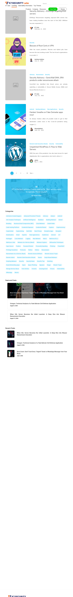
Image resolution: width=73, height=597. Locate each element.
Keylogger (9, 238)
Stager (49, 265)
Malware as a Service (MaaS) (26, 242)
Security (32, 42)
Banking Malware (40, 109)
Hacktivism (45, 235)
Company (35, 9)
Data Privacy (38, 231)
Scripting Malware (11, 261)
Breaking (8, 223)
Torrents (34, 268)
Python (30, 250)
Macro (45, 238)
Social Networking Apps (13, 265)
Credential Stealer (41, 227)
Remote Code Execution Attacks (39, 144)
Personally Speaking (41, 246)
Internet (53, 235)
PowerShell (61, 246)
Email (17, 235)
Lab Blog (14, 5)
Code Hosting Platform (12, 227)
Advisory (32, 74)
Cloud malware (40, 223)
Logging (28, 238)
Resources (43, 9)
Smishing (49, 261)
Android (32, 109)
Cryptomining (20, 231)
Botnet (60, 219)
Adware (53, 216)
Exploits (24, 235)
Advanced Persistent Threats (32, 216)
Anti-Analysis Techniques (13, 219)
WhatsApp (9, 272)
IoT (59, 235)
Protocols (23, 250)
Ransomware (40, 74)
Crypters (51, 227)
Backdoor (41, 219)
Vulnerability (59, 144)
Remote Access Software (35, 253)
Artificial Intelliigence (29, 219)
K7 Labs (7, 5)
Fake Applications (52, 109)
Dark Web (29, 231)
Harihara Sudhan (39, 59)
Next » (31, 173)
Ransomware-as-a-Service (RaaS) (15, 253)
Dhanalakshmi (39, 128)
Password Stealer (28, 246)
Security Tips (41, 261)
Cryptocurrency (60, 227)
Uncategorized (43, 268)
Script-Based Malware (50, 257)
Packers (18, 246)
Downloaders (10, 235)
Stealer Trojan (57, 265)
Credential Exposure (27, 227)
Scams (40, 257)
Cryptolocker (9, 231)
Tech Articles (25, 268)
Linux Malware (19, 238)
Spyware (42, 265)
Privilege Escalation (12, 250)
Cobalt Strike (51, 223)
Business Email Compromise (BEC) (24, 223)
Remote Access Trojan (51, 253)
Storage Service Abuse (12, 268)
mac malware (37, 238)
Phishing (52, 246)
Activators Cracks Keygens (13, 216)
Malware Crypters (42, 242)
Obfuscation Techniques (56, 242)
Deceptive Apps (48, 231)
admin (36, 160)
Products (28, 9)
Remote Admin (10, 257)
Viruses (52, 268)
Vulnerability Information (25, 5)
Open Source (9, 246)
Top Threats (37, 5)
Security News (30, 261)
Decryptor (58, 231)
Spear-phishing (32, 265)
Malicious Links (10, 242)
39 (27, 173)
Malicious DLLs (53, 238)
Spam (23, 265)
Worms (17, 272)
